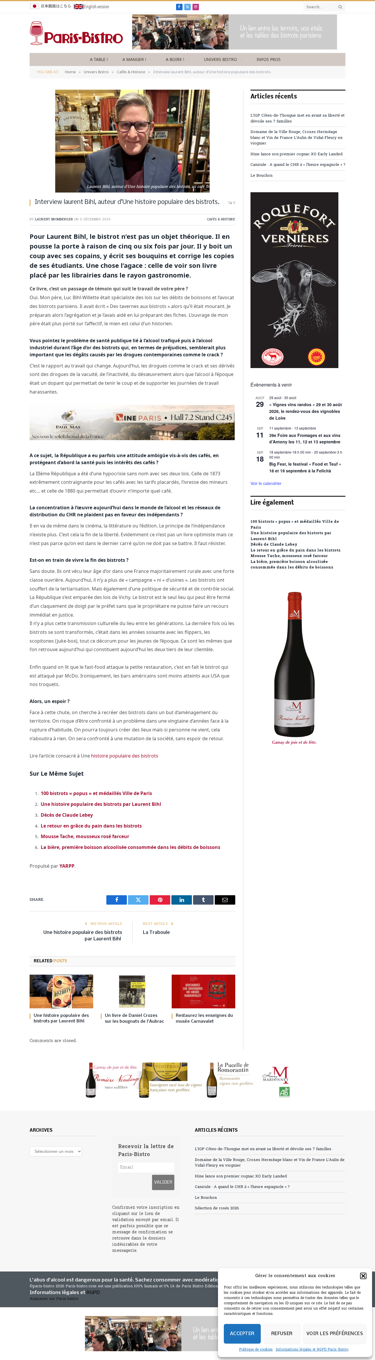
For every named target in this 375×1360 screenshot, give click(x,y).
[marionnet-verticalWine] (294, 756)
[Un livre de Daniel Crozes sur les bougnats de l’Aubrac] (132, 991)
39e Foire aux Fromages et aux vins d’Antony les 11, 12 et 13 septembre (304, 438)
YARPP (66, 866)
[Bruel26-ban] (234, 48)
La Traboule (157, 932)
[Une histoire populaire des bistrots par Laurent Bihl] (61, 991)
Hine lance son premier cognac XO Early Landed (296, 154)
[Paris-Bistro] (76, 33)
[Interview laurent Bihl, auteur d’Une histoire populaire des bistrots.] (132, 141)
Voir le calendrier (266, 483)
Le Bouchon (261, 175)
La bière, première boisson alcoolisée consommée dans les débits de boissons (130, 847)
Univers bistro (220, 59)
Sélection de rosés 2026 (217, 1208)
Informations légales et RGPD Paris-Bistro (312, 1349)
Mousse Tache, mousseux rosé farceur (85, 836)
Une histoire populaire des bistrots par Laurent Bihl (101, 804)
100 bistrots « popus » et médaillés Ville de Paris (96, 793)
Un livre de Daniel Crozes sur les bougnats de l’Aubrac (134, 1018)
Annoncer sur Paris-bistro (54, 1299)
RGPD (93, 1292)
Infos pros (269, 59)
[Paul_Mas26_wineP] (132, 438)
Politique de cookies (256, 1349)
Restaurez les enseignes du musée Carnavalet (204, 1018)
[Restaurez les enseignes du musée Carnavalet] (203, 991)
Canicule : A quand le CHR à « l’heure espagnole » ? (297, 165)
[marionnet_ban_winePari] (187, 1080)
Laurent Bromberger (54, 219)
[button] (363, 1276)
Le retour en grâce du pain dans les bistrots (91, 826)
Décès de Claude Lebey (67, 815)
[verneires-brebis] (294, 367)
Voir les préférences (334, 1333)
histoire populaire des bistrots (124, 756)
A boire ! (175, 59)
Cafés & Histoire (221, 219)
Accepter (242, 1333)
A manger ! (134, 59)
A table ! (99, 59)
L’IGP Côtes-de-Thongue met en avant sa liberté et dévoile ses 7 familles (263, 1149)
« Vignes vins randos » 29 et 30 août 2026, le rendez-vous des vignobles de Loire (305, 411)
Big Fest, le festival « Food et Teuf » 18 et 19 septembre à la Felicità (305, 467)
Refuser (282, 1333)
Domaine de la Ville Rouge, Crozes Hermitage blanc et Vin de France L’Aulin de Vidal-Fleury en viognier (296, 137)
